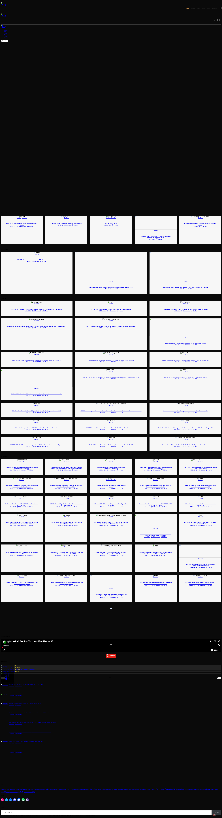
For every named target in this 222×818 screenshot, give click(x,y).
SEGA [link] (198, 789)
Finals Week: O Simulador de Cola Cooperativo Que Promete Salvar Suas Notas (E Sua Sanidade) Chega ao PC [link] (185, 428)
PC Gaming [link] (161, 789)
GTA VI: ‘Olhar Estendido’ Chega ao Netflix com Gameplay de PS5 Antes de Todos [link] (111, 309)
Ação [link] (32, 789)
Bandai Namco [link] (37, 789)
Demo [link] (49, 789)
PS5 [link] (183, 789)
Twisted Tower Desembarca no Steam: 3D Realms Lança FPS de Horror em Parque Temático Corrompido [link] (155, 534)
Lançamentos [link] (127, 789)
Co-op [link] (45, 789)
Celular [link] (42, 789)
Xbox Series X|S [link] (29, 792)
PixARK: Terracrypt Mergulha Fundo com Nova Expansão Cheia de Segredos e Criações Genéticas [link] (155, 468)
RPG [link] (195, 789)
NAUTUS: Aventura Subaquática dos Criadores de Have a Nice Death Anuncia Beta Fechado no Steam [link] (111, 428)
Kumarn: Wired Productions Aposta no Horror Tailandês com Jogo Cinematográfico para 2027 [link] (66, 583)
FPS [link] (88, 789)
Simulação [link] (202, 789)
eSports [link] (81, 789)
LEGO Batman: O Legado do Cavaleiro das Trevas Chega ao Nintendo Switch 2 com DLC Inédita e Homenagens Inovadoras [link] (111, 411)
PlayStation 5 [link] (177, 789)
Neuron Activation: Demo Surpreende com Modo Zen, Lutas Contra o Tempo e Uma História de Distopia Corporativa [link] (32, 722)
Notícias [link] (36, 303)
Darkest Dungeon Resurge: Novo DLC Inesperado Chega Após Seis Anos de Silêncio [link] (22, 553)
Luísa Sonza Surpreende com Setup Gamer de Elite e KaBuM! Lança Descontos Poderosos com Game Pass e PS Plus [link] (155, 583)
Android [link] (17, 789)
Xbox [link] (20, 791)
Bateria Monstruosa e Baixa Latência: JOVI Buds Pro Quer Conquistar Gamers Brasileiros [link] (185, 309)
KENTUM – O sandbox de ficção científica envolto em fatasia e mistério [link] (21, 224)
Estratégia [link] (85, 789)
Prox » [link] (219, 678)
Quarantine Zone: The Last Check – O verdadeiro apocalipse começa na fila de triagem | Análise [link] (156, 237)
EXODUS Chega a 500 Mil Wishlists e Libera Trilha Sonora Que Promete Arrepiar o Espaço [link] (66, 523)
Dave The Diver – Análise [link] (111, 223)
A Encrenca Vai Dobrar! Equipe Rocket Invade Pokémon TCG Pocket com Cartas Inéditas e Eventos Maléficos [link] (200, 583)
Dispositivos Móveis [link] (55, 789)
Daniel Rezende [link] (18, 686)
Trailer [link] (12, 792)
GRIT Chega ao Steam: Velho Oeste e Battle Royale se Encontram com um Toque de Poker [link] (200, 523)
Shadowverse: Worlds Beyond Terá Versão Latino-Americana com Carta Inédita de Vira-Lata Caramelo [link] (21, 486)
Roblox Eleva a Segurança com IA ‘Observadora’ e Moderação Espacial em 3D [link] (200, 504)
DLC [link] (61, 789)
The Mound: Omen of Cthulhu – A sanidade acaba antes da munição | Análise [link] (200, 224)
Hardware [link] (99, 789)
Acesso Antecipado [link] (10, 789)
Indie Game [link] (108, 789)
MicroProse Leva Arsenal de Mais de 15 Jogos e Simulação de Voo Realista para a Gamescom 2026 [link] (36, 411)
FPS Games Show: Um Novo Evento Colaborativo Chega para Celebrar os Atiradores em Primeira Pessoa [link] (37, 309)
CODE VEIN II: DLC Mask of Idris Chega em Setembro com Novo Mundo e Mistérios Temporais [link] (22, 468)
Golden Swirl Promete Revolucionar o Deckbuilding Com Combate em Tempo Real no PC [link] (111, 445)
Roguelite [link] (191, 789)
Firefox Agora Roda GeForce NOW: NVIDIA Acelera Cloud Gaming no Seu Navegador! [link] (21, 504)
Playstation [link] (169, 789)
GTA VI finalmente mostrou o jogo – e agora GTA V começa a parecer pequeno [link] (36, 259)
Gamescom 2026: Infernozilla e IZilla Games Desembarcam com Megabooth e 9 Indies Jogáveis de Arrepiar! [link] (111, 595)
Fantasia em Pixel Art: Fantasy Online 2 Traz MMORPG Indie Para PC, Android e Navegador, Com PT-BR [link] (66, 553)
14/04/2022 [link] (13, 226)
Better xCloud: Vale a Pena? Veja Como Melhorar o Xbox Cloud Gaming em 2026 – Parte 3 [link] (111, 287)
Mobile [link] (133, 789)
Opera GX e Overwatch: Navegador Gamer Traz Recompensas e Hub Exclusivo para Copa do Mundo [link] (111, 326)
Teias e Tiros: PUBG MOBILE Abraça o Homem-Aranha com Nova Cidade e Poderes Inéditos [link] (200, 468)
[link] (3, 4)
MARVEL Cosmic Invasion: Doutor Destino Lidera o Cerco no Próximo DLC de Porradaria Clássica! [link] (155, 486)
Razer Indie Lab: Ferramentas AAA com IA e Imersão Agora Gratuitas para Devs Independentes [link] (200, 565)
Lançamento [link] (118, 789)
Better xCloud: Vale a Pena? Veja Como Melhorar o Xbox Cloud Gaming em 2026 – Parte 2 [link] (185, 287)
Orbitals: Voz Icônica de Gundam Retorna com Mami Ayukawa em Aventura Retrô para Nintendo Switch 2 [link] (200, 486)
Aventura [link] (29, 789)
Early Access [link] (66, 789)
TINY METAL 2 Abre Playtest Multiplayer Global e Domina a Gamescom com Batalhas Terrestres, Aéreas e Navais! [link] (111, 377)
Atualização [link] (23, 789)
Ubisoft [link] (16, 792)
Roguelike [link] (187, 789)
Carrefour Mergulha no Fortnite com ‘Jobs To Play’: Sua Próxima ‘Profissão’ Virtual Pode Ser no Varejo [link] (30, 712)
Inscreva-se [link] (112, 655)
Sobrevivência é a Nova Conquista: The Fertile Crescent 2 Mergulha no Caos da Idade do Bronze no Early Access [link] (111, 523)
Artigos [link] (37, 254)
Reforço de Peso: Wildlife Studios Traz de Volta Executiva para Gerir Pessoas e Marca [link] (185, 377)
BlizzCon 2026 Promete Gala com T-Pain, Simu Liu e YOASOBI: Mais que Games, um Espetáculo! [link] (22, 583)
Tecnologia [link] (8, 792)
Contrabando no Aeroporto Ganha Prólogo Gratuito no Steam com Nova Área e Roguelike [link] (185, 411)
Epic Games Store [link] (74, 789)
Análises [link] (19, 218)
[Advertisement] (53, 622)
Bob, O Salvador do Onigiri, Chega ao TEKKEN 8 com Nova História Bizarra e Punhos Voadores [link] (37, 428)
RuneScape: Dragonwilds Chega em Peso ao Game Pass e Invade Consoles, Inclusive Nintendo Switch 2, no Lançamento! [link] (36, 326)
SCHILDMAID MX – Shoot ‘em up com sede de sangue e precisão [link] (66, 223)
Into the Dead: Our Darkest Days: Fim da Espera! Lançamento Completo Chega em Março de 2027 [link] (111, 553)
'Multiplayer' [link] (3, 789)
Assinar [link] (217, 812)
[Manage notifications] (214, 814)
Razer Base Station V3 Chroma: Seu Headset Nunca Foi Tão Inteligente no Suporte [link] (185, 343)
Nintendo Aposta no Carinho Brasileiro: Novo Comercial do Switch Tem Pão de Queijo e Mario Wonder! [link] (30, 693)
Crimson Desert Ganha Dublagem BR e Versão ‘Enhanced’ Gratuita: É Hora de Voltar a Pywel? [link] (185, 360)
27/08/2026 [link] (11, 686)
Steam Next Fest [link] (214, 789)
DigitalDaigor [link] (18, 705)
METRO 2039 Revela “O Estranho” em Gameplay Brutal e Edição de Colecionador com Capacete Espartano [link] (36, 445)
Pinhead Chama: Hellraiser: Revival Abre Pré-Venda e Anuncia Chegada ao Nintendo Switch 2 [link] (185, 445)
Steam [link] (207, 789)
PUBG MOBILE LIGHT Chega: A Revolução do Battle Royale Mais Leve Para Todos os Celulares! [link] (36, 360)
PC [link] (157, 788)
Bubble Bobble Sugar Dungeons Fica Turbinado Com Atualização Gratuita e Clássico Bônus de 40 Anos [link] (66, 486)
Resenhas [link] (24, 218)
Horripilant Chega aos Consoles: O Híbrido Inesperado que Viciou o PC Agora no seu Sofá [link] (27, 684)
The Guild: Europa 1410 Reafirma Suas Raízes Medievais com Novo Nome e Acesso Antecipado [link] (111, 360)
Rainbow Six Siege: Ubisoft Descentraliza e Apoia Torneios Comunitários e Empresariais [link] (111, 468)
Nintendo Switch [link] (140, 789)
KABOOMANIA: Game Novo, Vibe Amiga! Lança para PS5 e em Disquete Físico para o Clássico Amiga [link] (36, 394)
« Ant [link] (2, 678)
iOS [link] (112, 789)
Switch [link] (3, 792)
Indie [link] (103, 789)
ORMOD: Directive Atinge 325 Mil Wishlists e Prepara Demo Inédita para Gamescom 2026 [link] (66, 504)
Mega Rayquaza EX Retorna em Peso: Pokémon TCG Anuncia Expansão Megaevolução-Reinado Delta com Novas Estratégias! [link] (66, 468)
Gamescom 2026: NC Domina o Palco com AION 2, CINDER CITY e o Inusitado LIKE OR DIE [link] (155, 504)
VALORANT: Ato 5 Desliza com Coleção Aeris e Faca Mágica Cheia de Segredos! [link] (111, 504)
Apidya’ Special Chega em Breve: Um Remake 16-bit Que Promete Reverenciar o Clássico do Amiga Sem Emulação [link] (22, 523)
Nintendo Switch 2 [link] (150, 789)
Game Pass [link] (93, 789)
